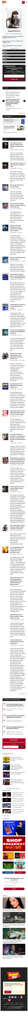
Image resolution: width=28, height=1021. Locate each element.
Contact (16, 1003)
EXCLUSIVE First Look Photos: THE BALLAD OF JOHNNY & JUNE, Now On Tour (13, 37)
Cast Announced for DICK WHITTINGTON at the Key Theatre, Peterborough (17, 412)
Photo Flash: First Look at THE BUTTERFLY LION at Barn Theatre (17, 488)
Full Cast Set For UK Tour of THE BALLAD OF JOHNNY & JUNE (13, 42)
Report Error (22, 1004)
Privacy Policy (17, 1008)
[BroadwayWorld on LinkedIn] (15, 997)
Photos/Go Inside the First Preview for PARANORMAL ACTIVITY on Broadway (18, 800)
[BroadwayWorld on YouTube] (9, 1000)
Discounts (20, 872)
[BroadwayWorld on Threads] (21, 997)
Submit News (6, 1004)
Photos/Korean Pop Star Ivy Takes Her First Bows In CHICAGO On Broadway (19, 794)
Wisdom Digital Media (17, 1006)
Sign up (14, 889)
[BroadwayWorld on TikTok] (18, 997)
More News (22, 693)
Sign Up (22, 747)
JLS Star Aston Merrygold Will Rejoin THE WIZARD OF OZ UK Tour (17, 331)
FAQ (6, 62)
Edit (6, 59)
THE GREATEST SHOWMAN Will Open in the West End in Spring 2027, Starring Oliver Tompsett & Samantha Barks (13, 941)
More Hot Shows (8, 872)
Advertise (8, 1003)
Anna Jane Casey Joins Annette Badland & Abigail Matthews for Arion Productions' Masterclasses (17, 581)
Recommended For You (7, 753)
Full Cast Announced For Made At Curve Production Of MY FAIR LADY (17, 205)
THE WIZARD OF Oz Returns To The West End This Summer (17, 306)
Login (20, 2)
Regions (12, 1004)
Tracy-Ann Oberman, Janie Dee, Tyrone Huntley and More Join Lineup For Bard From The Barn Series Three (17, 438)
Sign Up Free (14, 79)
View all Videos (6, 815)
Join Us (20, 1003)
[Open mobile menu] (26, 2)
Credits (7, 56)
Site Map (16, 1004)
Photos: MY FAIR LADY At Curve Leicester (12, 45)
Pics (6, 50)
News (6, 53)
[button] (23, 2)
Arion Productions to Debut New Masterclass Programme (17, 641)
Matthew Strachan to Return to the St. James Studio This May (17, 616)
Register (16, 2)
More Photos (22, 113)
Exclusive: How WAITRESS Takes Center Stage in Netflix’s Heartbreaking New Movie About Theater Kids (13, 957)
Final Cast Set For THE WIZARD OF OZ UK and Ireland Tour (16, 385)
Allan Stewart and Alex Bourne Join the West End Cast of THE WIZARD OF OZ (17, 276)
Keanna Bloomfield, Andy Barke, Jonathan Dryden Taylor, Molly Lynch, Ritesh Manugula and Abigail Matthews (13, 103)
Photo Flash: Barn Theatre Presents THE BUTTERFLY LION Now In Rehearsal (17, 527)
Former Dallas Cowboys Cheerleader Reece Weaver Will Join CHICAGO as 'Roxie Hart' (14, 910)
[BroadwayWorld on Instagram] (12, 997)
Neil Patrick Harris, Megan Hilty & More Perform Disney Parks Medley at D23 (19, 805)
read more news (14, 48)
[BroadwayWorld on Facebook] (9, 997)
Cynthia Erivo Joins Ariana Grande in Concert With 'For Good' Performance (19, 811)
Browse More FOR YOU (13, 788)
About (12, 1003)
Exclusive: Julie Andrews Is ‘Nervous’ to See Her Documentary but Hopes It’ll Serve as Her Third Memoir (14, 925)
